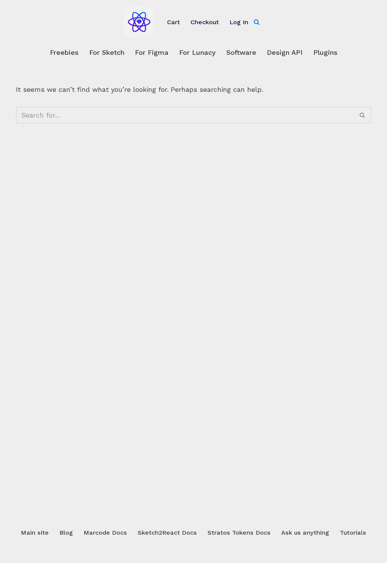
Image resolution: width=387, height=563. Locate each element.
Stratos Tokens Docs (239, 532)
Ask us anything (305, 532)
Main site (35, 532)
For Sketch (106, 52)
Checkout (204, 22)
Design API (285, 52)
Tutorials (353, 532)
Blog (66, 532)
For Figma (152, 52)
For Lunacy (197, 52)
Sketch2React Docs (167, 532)
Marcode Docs (105, 532)
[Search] (257, 22)
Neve (24, 552)
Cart (173, 22)
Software (241, 52)
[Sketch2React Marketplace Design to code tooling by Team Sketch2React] (139, 22)
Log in (238, 22)
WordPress (95, 552)
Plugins (325, 52)
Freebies (64, 52)
